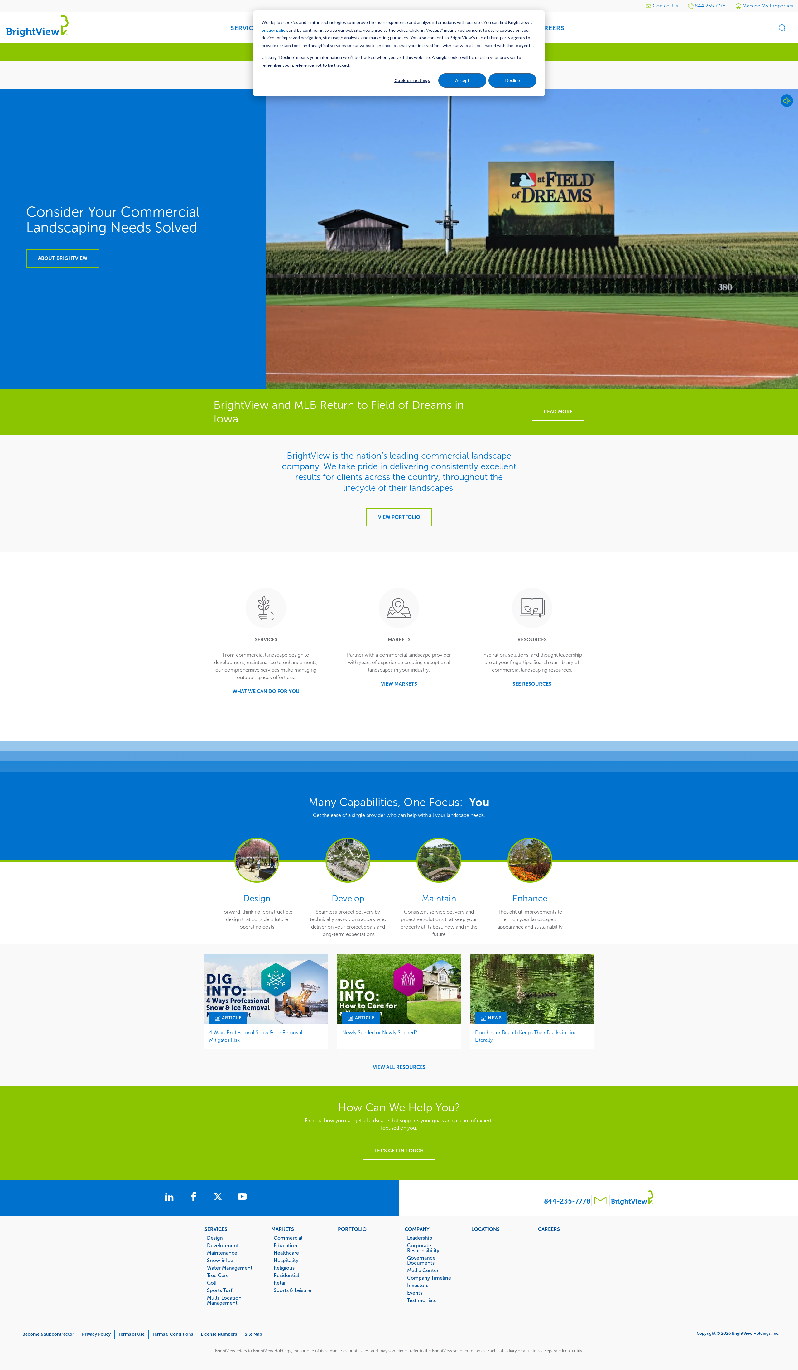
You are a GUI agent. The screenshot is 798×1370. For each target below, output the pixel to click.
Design (215, 1238)
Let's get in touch (399, 1151)
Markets (282, 1229)
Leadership (419, 1238)
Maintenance (222, 1253)
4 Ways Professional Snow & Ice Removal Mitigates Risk (255, 1036)
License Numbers (219, 1334)
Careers (549, 1229)
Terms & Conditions (172, 1334)
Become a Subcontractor (48, 1334)
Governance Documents (421, 1260)
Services (215, 1229)
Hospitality (286, 1260)
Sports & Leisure (292, 1290)
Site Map (253, 1334)
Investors (417, 1285)
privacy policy (274, 30)
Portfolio (352, 1229)
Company (417, 1229)
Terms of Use (131, 1334)
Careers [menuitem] (550, 28)
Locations (485, 1229)
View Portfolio (399, 517)
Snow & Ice (220, 1260)
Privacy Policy (96, 1334)
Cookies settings (412, 80)
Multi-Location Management (224, 1300)
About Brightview (62, 258)
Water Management (229, 1268)
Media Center (423, 1270)
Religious (284, 1268)
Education (285, 1245)
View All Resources (399, 1067)
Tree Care (218, 1275)
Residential (286, 1275)
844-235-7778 (567, 1201)
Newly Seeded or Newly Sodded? (379, 1032)
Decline (512, 80)
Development (223, 1245)
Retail (280, 1283)
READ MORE (558, 412)
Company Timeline (429, 1278)
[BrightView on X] (219, 1197)
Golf (212, 1283)
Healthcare (286, 1253)
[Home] (37, 26)
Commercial (288, 1238)
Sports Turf (219, 1290)
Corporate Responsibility (423, 1247)
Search (782, 28)
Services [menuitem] (245, 28)
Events (414, 1292)
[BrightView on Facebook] (195, 1197)
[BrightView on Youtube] (242, 1197)
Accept (462, 80)
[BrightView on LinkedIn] (170, 1197)
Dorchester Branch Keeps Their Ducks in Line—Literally (528, 1036)
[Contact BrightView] (600, 1201)
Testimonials (421, 1300)
